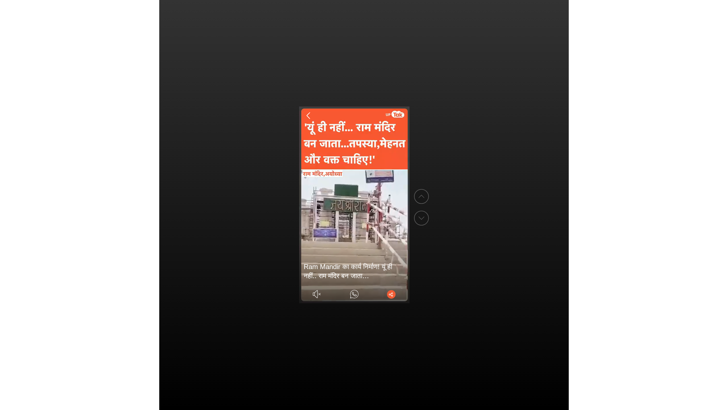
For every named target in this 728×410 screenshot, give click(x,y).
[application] (354, 204)
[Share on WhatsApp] (354, 294)
